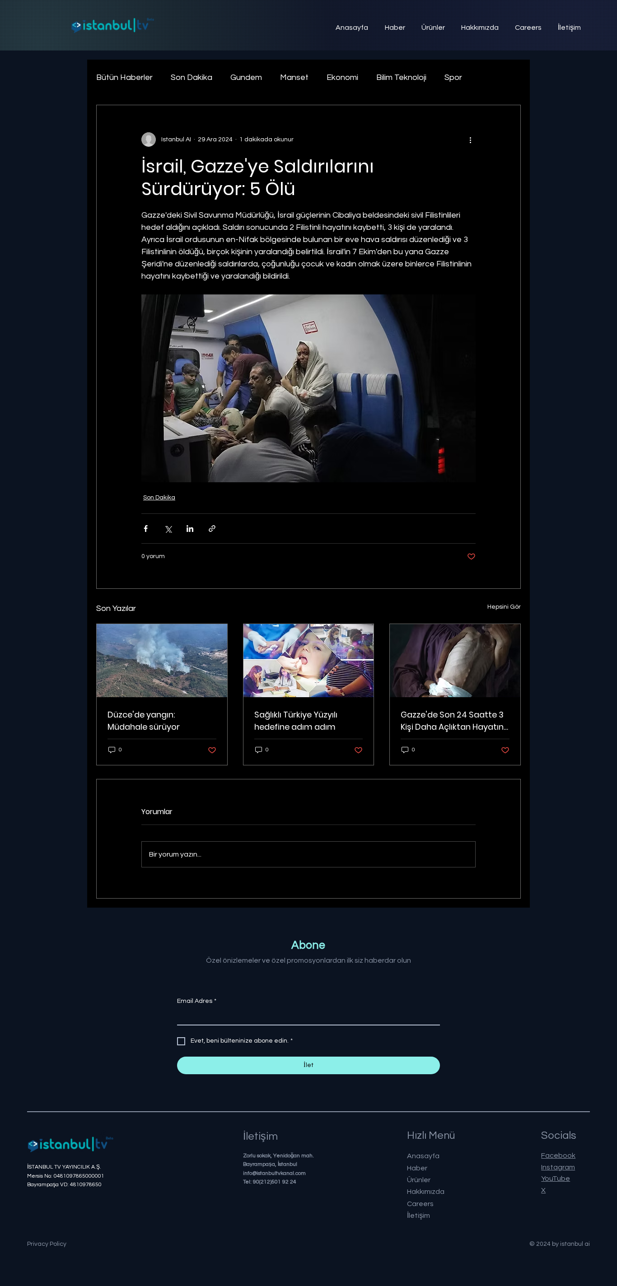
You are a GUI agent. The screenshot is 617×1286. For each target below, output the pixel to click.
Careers (420, 1203)
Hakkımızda (425, 1191)
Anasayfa (423, 1156)
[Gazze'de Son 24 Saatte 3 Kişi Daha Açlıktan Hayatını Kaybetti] (455, 660)
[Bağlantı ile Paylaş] (212, 528)
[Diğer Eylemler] (470, 139)
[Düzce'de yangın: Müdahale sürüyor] (162, 660)
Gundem (246, 77)
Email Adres (196, 1001)
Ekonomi (342, 77)
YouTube (555, 1178)
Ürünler (418, 1179)
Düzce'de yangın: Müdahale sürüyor (144, 720)
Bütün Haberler (124, 77)
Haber (417, 1168)
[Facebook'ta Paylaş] (145, 528)
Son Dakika (191, 77)
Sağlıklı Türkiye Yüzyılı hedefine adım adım (295, 720)
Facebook (558, 1155)
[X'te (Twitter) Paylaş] (168, 528)
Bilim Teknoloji (401, 77)
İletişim (418, 1215)
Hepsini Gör (504, 607)
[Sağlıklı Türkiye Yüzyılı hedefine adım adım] (308, 660)
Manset (294, 77)
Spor (453, 77)
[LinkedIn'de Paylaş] (190, 528)
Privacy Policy (46, 1244)
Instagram (558, 1167)
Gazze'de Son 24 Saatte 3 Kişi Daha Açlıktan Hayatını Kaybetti (453, 721)
